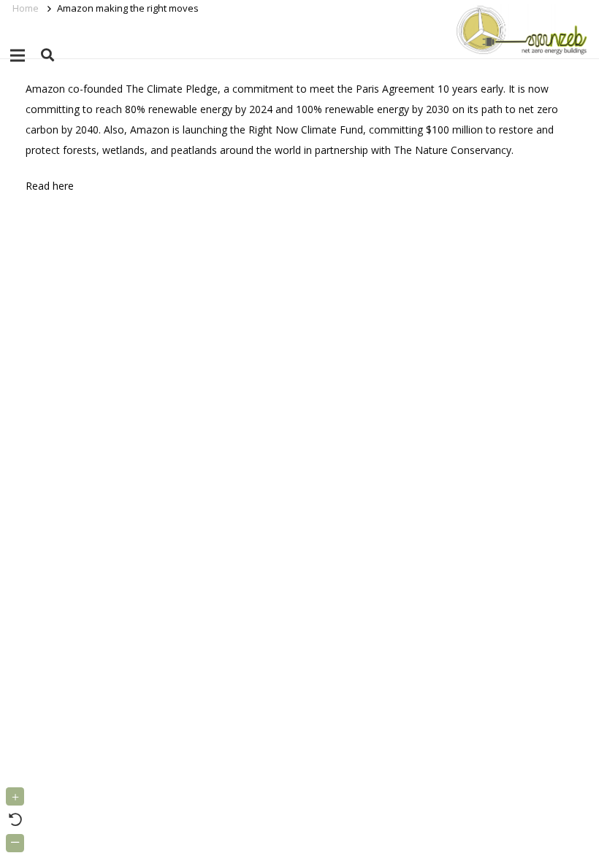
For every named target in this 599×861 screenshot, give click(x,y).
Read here (50, 186)
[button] (47, 55)
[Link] (519, 29)
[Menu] (17, 55)
